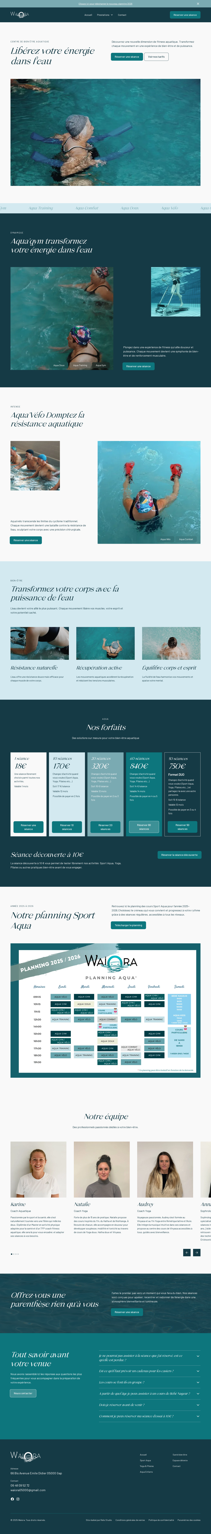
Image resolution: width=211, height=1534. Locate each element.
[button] (105, 15)
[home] (30, 15)
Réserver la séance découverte (179, 854)
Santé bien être (180, 1454)
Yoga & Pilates (147, 1466)
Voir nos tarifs (156, 56)
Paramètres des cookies (189, 1520)
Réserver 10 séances (67, 827)
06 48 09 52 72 (20, 1485)
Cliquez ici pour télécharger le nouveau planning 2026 (105, 3)
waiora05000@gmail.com (28, 1490)
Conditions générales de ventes (130, 1520)
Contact (122, 14)
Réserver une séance (185, 14)
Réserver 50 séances (182, 826)
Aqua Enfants (146, 1471)
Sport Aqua (145, 1460)
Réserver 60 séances (144, 826)
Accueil (88, 14)
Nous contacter (23, 1393)
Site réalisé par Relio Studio (99, 1520)
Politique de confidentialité (161, 1520)
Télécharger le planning (128, 925)
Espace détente (180, 1460)
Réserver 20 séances (105, 827)
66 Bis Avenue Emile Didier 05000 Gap (36, 1473)
